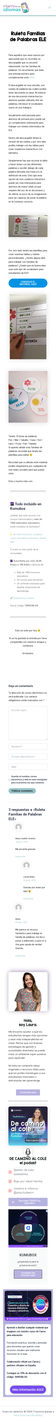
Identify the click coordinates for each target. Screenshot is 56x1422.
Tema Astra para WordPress (28, 1415)
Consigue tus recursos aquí (28, 1274)
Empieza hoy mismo (23, 598)
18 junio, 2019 (21, 842)
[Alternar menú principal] (49, 7)
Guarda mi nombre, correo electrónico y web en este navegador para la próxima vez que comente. (29, 779)
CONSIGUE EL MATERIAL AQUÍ (28, 283)
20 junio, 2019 (29, 880)
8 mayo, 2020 (21, 922)
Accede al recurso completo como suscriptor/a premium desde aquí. (28, 538)
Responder (20, 856)
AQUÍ (31, 77)
